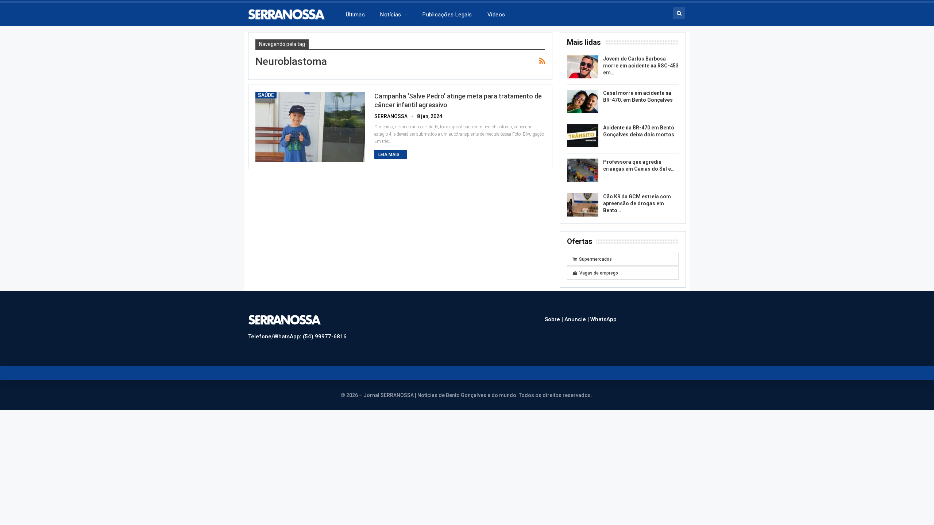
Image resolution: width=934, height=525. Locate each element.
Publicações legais (447, 14)
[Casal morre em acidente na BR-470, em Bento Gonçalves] (582, 101)
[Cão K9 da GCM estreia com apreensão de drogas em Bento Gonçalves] (582, 205)
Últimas (355, 14)
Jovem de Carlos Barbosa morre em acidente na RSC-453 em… (641, 65)
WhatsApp (603, 319)
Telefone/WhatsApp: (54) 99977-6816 (297, 336)
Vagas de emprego (598, 273)
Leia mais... (390, 154)
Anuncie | (577, 319)
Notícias (390, 14)
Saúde (266, 95)
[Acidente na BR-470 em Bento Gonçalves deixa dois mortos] (582, 136)
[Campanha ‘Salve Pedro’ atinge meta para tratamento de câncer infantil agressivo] (310, 127)
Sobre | (554, 319)
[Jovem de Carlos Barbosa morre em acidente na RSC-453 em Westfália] (582, 67)
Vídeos (496, 14)
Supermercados (595, 259)
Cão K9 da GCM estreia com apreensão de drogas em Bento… (637, 203)
